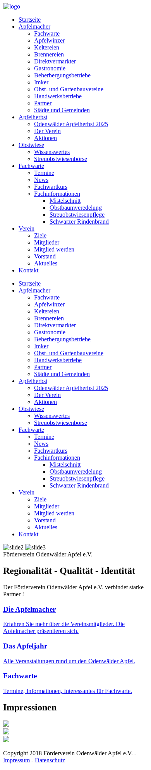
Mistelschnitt (65, 200)
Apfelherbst (33, 117)
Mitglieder (46, 242)
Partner (42, 103)
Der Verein (47, 131)
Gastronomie (49, 68)
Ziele (40, 235)
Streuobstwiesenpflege (77, 214)
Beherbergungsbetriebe (62, 75)
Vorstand (45, 256)
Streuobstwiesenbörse (60, 159)
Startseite (30, 19)
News (41, 179)
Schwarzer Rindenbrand (79, 221)
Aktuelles (45, 263)
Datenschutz (50, 760)
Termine (44, 172)
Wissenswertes (52, 152)
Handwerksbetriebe (58, 96)
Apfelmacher (34, 26)
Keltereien (46, 47)
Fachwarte (47, 33)
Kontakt (28, 270)
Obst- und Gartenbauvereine (68, 89)
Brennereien (49, 54)
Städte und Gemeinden (62, 110)
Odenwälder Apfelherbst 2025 (71, 124)
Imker (41, 82)
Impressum (16, 760)
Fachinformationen (57, 193)
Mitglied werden (54, 249)
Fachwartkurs (50, 186)
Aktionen (45, 138)
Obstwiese (31, 145)
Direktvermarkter (55, 61)
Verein (26, 228)
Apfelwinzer (49, 40)
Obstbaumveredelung (76, 207)
